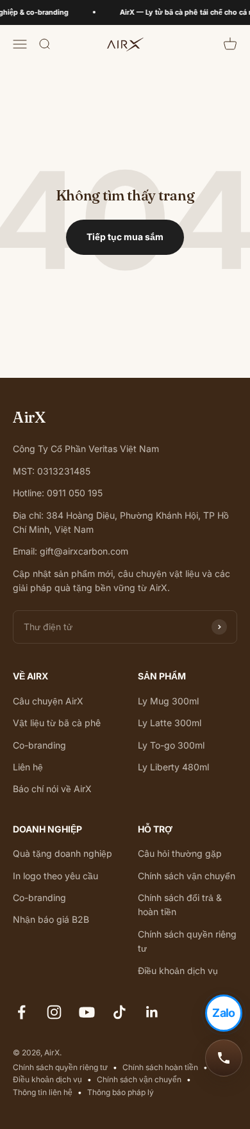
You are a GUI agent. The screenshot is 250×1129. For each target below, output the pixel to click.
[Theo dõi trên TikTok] (119, 1012)
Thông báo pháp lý (120, 1092)
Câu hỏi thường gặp (180, 853)
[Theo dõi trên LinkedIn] (152, 1012)
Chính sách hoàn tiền (160, 1067)
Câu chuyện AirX (48, 700)
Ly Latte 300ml (169, 722)
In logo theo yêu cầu (55, 875)
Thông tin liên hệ (42, 1092)
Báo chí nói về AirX (52, 788)
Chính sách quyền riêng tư (187, 941)
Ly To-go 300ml (171, 745)
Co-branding (39, 745)
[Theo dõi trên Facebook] (21, 1012)
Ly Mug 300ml (168, 700)
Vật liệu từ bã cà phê (57, 722)
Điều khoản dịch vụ (178, 970)
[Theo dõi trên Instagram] (54, 1012)
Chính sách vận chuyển (186, 875)
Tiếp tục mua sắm (125, 236)
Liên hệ (28, 766)
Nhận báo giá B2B (51, 919)
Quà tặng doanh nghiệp (62, 853)
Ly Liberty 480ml (173, 766)
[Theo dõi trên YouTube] (87, 1012)
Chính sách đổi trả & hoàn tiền (180, 904)
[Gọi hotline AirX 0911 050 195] (223, 1057)
